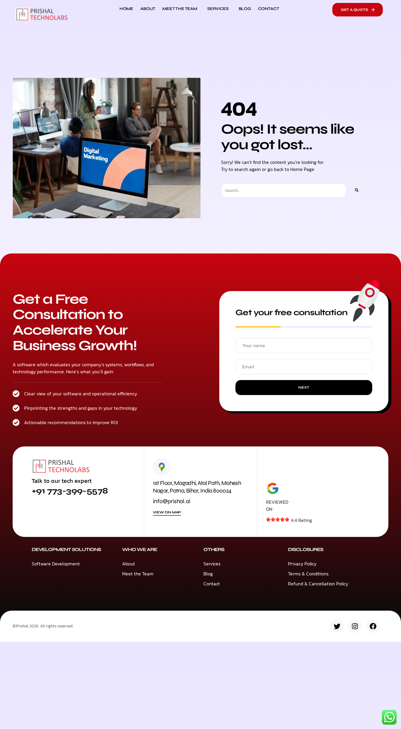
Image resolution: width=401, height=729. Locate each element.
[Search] (356, 190)
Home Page (302, 169)
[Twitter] (337, 626)
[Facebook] (373, 626)
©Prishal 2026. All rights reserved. (43, 626)
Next (303, 387)
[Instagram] (355, 626)
